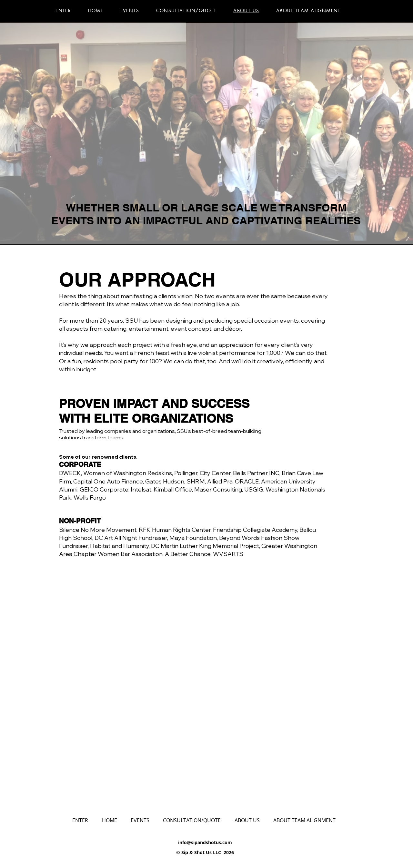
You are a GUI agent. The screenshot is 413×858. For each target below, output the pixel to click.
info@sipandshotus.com (205, 842)
